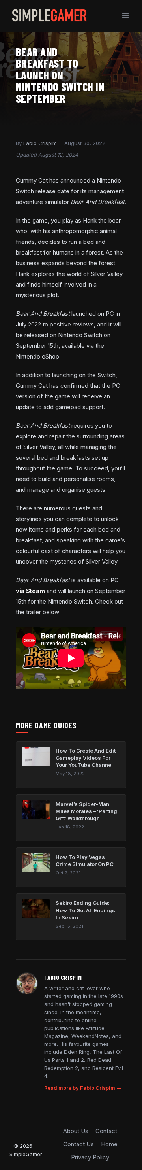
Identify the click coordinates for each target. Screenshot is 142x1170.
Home (109, 1144)
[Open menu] (125, 15)
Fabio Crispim (40, 143)
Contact (106, 1131)
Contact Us (78, 1144)
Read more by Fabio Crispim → (82, 1088)
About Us (75, 1131)
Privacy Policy (90, 1157)
